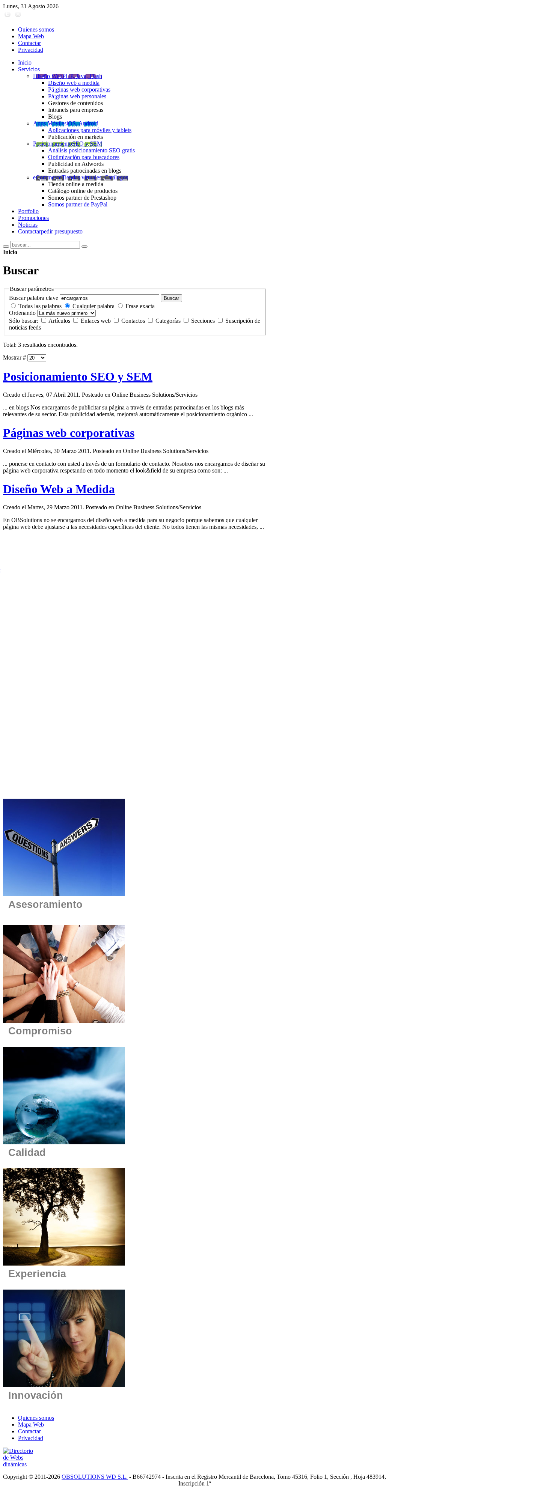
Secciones (203, 321)
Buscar (171, 298)
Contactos (133, 321)
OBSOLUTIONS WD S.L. (95, 1476)
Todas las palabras (40, 306)
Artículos (60, 321)
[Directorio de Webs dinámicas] (21, 1464)
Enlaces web (96, 321)
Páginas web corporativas (68, 432)
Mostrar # (14, 357)
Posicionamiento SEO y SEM (77, 376)
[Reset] (84, 246)
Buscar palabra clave (33, 298)
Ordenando (22, 313)
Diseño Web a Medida (59, 489)
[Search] (6, 246)
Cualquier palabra (93, 306)
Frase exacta (140, 306)
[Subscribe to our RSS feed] (18, 17)
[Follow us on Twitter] (7, 17)
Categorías (168, 321)
